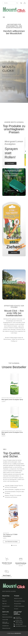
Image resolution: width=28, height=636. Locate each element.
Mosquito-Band (17, 603)
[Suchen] (17, 3)
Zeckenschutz (19, 397)
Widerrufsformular (6, 628)
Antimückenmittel (5, 397)
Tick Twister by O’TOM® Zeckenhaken (10, 535)
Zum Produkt (8, 87)
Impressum (4, 614)
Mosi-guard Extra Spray (19, 601)
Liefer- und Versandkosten (5, 623)
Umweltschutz (5, 625)
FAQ (3, 608)
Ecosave (16, 608)
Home (3, 598)
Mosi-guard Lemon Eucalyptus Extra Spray (12, 433)
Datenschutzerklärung (7, 617)
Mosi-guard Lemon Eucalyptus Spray (12, 399)
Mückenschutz (12, 397)
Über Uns (4, 603)
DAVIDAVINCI (18, 633)
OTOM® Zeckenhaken (19, 606)
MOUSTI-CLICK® (18, 598)
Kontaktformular (5, 606)
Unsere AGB (5, 619)
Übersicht (4, 601)
